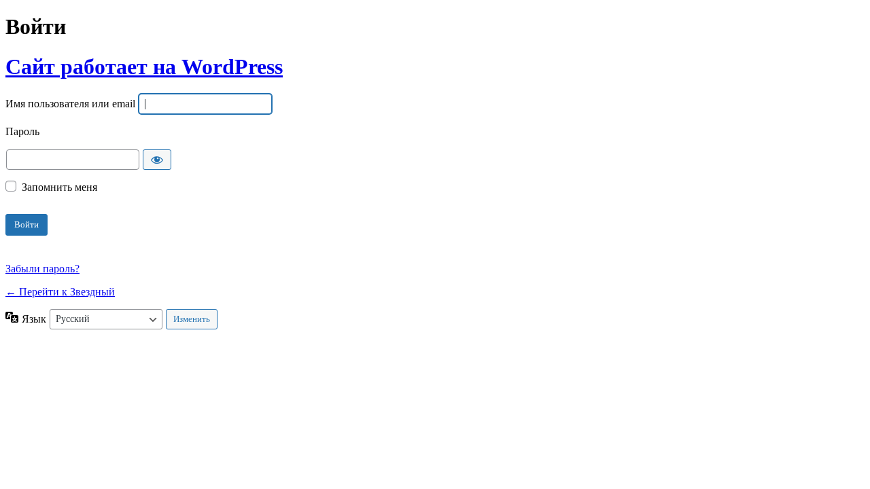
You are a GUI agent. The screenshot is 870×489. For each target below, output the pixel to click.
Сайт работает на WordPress (144, 66)
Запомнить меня (59, 187)
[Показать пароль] (157, 159)
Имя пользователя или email (70, 104)
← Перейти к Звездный (60, 291)
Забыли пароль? (42, 268)
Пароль (22, 132)
